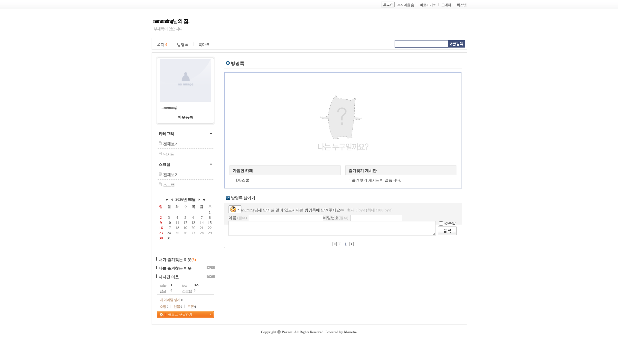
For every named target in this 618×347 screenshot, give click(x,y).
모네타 (446, 5)
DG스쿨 (242, 180)
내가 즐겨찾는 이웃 (175, 259)
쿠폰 (191, 306)
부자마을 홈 (405, 5)
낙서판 (169, 154)
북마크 (204, 44)
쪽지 (162, 44)
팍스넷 (461, 5)
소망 (164, 306)
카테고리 (166, 133)
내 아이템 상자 (171, 300)
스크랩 (164, 164)
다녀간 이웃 (169, 277)
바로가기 (426, 5)
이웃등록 (185, 117)
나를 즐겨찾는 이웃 (175, 268)
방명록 (183, 44)
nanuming (169, 107)
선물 (177, 306)
